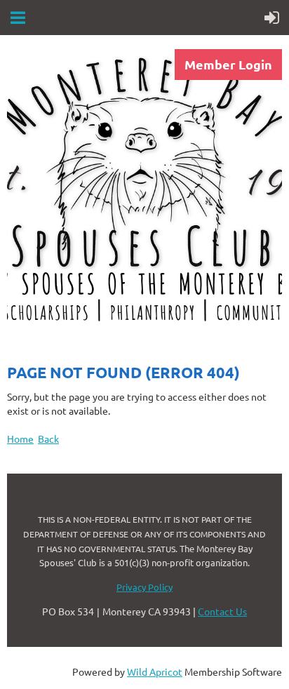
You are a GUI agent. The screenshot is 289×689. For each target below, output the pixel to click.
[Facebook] (17, 353)
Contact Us (222, 611)
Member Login (228, 64)
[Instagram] (80, 353)
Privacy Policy (144, 587)
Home (20, 438)
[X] (48, 353)
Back (48, 438)
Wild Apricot (154, 671)
